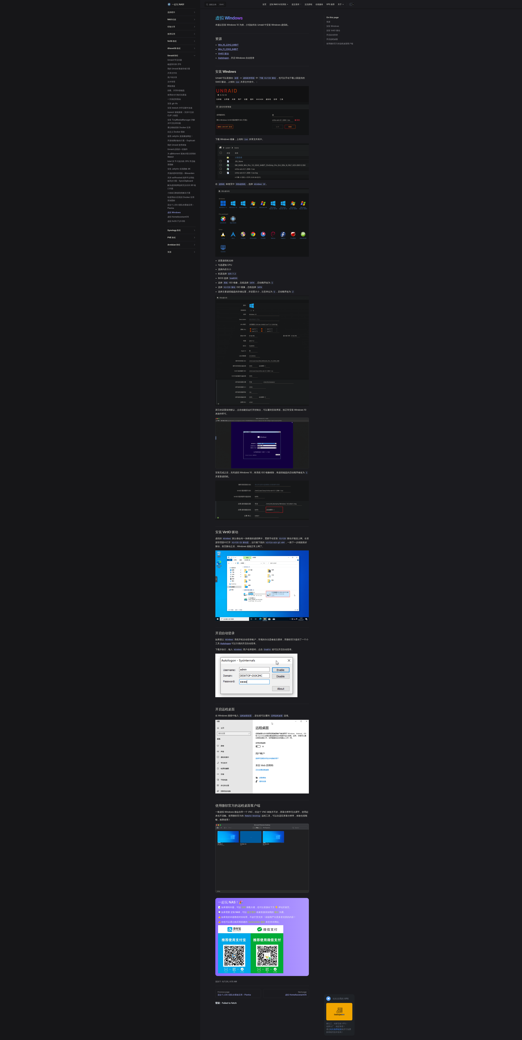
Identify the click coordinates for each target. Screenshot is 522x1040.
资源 (328, 22)
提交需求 (251, 912)
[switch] (352, 4)
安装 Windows (332, 26)
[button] (181, 12)
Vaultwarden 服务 (256, 922)
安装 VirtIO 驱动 (333, 30)
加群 (243, 907)
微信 (276, 912)
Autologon (223, 58)
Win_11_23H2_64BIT (228, 49)
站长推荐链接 (335, 1029)
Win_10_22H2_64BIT (228, 44)
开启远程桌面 (332, 39)
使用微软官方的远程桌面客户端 (339, 43)
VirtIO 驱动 (223, 53)
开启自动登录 (332, 35)
